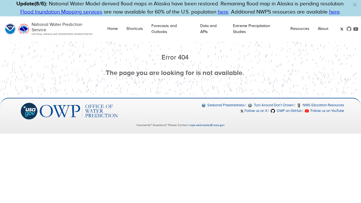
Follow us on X (255, 111)
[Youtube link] (355, 29)
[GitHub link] (349, 29)
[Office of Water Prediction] (78, 111)
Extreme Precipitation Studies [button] (251, 29)
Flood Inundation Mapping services (61, 12)
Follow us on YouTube (327, 111)
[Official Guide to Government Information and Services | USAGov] (29, 111)
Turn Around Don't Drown (273, 105)
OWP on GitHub (288, 111)
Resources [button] (299, 29)
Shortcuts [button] (134, 29)
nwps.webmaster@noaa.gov (206, 125)
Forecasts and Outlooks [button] (164, 29)
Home (112, 29)
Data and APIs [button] (208, 29)
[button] (355, 5)
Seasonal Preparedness (225, 105)
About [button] (323, 29)
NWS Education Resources (323, 105)
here (223, 12)
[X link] (342, 29)
